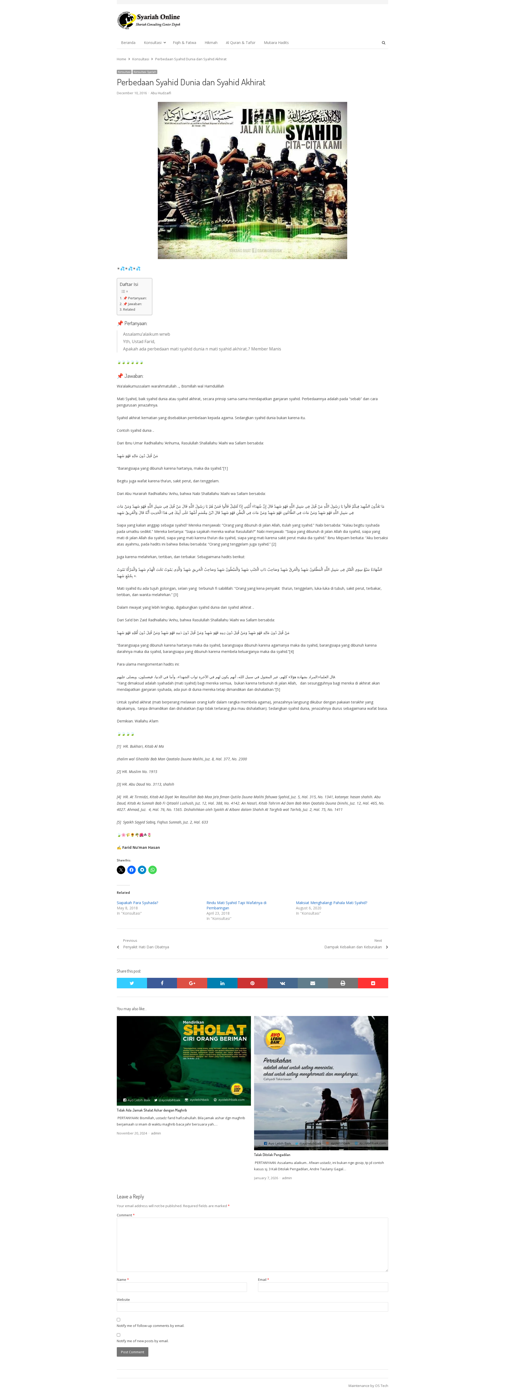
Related (129, 309)
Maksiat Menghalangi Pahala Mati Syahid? (331, 902)
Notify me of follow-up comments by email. (150, 1325)
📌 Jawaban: (132, 304)
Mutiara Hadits (276, 42)
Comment (126, 1215)
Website (123, 1299)
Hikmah (211, 42)
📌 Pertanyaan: (135, 298)
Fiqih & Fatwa (184, 42)
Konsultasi (152, 42)
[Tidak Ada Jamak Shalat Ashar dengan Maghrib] (184, 1019)
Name (123, 1279)
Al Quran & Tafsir (240, 42)
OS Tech (381, 1385)
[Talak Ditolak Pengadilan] (321, 1019)
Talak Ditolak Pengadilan (272, 1154)
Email (263, 1279)
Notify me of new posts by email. (143, 1341)
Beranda (128, 42)
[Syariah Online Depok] (149, 20)
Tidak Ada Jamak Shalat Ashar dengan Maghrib (152, 1110)
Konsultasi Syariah (145, 72)
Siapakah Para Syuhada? (137, 902)
